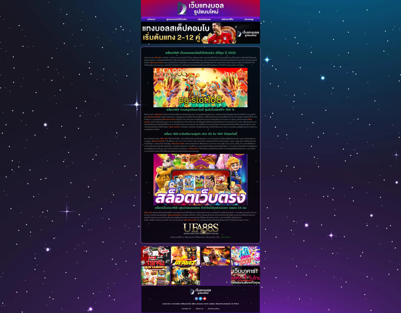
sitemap (249, 19)
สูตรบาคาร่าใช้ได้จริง (176, 19)
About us (199, 308)
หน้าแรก (151, 19)
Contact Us (186, 308)
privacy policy (213, 308)
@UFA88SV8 (226, 237)
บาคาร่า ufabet (209, 304)
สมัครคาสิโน (227, 19)
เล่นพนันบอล (204, 19)
